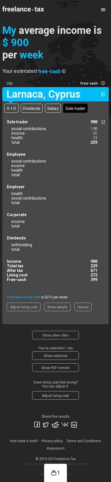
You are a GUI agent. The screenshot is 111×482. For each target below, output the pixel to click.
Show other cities (55, 335)
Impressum (56, 448)
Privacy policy (52, 441)
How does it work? (24, 441)
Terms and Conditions (83, 441)
